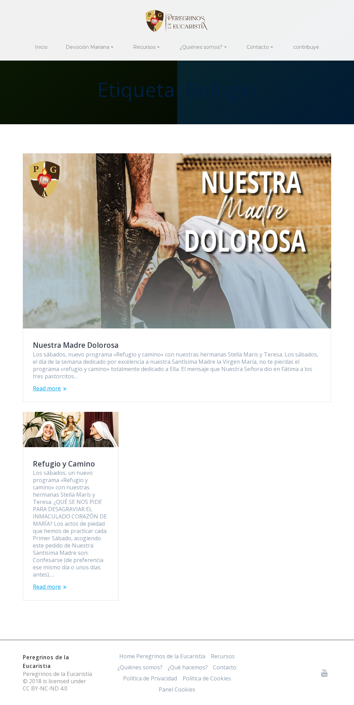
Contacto (257, 47)
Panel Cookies (177, 689)
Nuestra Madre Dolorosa (76, 345)
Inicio (41, 47)
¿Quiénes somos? (201, 47)
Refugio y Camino (64, 464)
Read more (47, 388)
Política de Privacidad (150, 678)
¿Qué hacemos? (188, 667)
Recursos (144, 47)
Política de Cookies (207, 678)
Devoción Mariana (87, 47)
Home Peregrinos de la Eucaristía (162, 656)
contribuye (306, 47)
